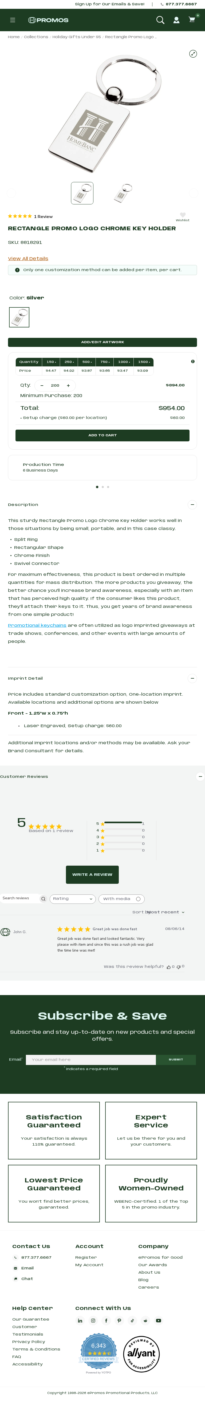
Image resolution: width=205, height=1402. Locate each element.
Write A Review (92, 875)
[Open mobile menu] (12, 20)
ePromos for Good (160, 1258)
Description (23, 505)
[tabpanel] (102, 467)
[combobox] (73, 899)
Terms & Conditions (36, 1349)
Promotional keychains (37, 626)
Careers (148, 1287)
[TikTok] (132, 1320)
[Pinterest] (119, 1320)
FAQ (16, 1357)
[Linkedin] (80, 1320)
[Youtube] (158, 1320)
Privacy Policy (28, 1342)
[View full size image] (193, 54)
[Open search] (160, 20)
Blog (143, 1280)
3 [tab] (108, 487)
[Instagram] (93, 1320)
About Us (149, 1272)
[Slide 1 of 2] (82, 193)
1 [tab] (97, 487)
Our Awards (152, 1265)
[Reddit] (145, 1320)
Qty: (25, 385)
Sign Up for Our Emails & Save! (109, 4)
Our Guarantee (30, 1319)
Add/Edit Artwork (102, 342)
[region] (30, 216)
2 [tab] (103, 487)
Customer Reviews (24, 777)
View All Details (28, 259)
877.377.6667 (181, 4)
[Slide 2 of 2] (123, 193)
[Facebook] (106, 1320)
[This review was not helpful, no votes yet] (178, 966)
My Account (89, 1265)
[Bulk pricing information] (193, 361)
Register (86, 1258)
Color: (26, 298)
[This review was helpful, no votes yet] (169, 967)
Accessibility (27, 1364)
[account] (176, 20)
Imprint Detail (25, 678)
